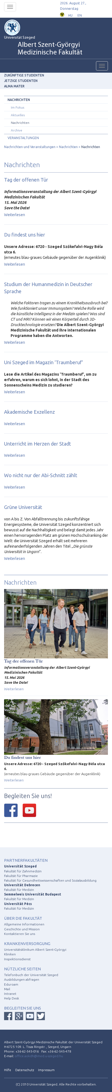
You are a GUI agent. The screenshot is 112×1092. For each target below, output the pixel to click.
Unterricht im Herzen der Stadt (37, 443)
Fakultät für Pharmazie (21, 876)
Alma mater (14, 86)
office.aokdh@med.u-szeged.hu (39, 1056)
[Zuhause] (20, 27)
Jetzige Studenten (21, 80)
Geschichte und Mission (22, 929)
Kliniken (10, 954)
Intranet (10, 993)
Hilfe (7, 1070)
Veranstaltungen (23, 138)
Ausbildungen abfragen (21, 979)
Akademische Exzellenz (29, 412)
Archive (16, 130)
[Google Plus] (19, 1016)
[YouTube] (29, 810)
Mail (7, 989)
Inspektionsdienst (17, 959)
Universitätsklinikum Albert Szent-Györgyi (35, 949)
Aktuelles (18, 115)
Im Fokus (17, 107)
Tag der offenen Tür (26, 179)
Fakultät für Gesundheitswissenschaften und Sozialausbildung (50, 880)
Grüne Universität (23, 507)
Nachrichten (19, 100)
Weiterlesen (14, 215)
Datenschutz (24, 1070)
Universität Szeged (43, 46)
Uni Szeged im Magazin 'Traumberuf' (43, 362)
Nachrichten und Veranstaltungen (29, 147)
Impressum (46, 1070)
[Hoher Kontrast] (62, 14)
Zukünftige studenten (24, 75)
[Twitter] (41, 1016)
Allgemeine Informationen (24, 924)
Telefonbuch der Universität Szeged (31, 975)
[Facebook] (11, 810)
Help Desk (11, 998)
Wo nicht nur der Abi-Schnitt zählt (40, 475)
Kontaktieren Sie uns (19, 933)
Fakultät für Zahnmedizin (23, 871)
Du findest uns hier (24, 234)
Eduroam (11, 984)
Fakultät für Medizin (19, 889)
